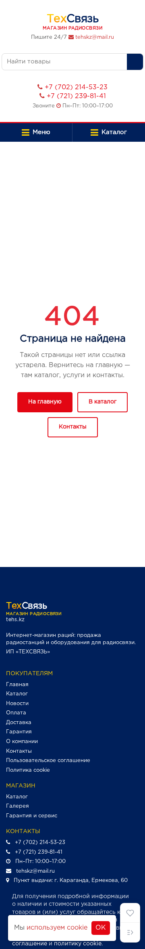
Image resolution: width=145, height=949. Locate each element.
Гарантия (19, 732)
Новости (17, 703)
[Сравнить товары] (130, 932)
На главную (45, 401)
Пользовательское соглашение (48, 760)
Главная (17, 684)
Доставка (18, 722)
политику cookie (78, 943)
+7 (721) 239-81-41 (76, 96)
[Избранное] (130, 913)
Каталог (17, 694)
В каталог (102, 401)
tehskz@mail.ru (94, 37)
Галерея (17, 806)
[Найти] (135, 62)
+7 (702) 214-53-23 (76, 87)
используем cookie (57, 928)
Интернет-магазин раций (40, 635)
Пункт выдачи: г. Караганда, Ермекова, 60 (71, 880)
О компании (22, 741)
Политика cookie (28, 770)
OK (100, 928)
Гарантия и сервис (31, 816)
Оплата (16, 713)
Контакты (73, 426)
